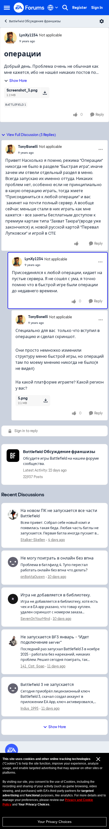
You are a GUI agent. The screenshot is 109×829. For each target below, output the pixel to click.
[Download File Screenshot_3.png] (44, 92)
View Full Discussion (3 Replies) (31, 134)
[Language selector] (52, 8)
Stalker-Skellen (33, 539)
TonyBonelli (28, 146)
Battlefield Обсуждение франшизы (35, 21)
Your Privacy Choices (54, 822)
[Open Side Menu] (6, 7)
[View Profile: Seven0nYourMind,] (13, 599)
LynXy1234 (28, 35)
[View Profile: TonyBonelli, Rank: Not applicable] (10, 149)
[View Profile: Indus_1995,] (13, 688)
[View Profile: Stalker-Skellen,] (13, 514)
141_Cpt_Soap (32, 666)
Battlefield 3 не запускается (47, 684)
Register (79, 7)
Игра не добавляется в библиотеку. (55, 595)
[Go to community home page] (29, 8)
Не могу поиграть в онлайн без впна (57, 558)
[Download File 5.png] (45, 400)
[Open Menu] (101, 21)
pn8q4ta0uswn (33, 576)
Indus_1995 (30, 708)
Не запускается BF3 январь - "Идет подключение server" (55, 640)
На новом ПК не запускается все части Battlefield (59, 513)
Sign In (97, 7)
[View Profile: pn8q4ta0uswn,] (13, 562)
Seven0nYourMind (35, 618)
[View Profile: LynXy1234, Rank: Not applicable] (10, 38)
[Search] (65, 8)
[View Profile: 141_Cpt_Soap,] (13, 641)
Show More (18, 80)
